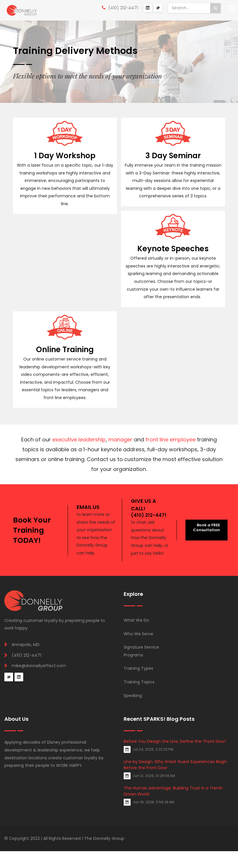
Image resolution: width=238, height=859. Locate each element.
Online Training (65, 349)
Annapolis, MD (25, 644)
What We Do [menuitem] (136, 620)
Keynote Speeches (173, 248)
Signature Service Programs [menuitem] (141, 651)
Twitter (158, 7)
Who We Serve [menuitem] (138, 634)
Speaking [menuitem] (133, 695)
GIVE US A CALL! (143, 504)
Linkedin (19, 677)
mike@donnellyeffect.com (39, 666)
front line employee (170, 439)
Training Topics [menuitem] (139, 682)
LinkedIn (147, 7)
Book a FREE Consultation (206, 527)
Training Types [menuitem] (138, 668)
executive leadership (79, 439)
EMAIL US (88, 507)
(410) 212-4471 (123, 8)
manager (120, 439)
